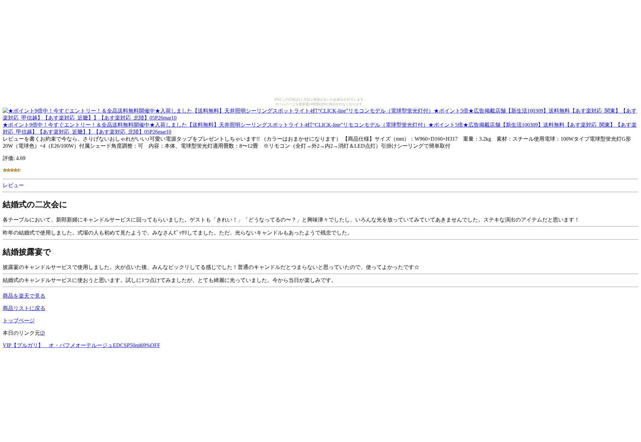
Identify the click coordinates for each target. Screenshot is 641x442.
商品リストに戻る (24, 308)
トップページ (19, 320)
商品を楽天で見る (24, 296)
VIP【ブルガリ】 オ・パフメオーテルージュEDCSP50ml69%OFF (81, 345)
